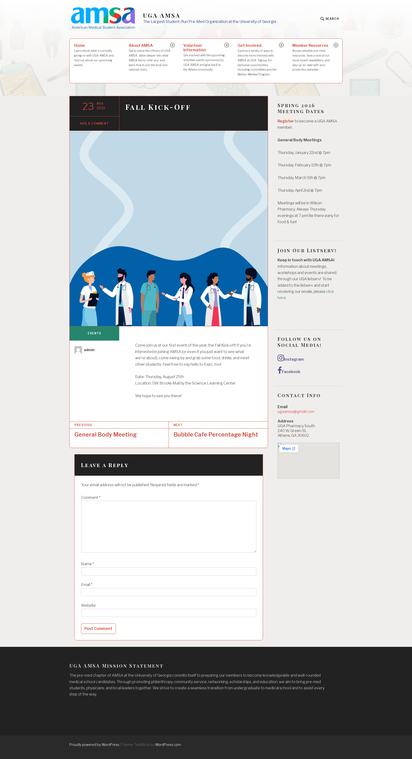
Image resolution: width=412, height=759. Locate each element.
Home (94, 55)
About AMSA (149, 57)
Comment (90, 497)
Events (94, 333)
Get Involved (257, 59)
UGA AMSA (162, 15)
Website (88, 605)
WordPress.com (168, 745)
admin (89, 350)
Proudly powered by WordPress (94, 745)
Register (286, 121)
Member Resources (311, 57)
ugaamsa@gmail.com (296, 411)
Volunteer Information (204, 57)
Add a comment (94, 123)
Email (86, 584)
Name (87, 564)
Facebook (291, 371)
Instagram (294, 359)
